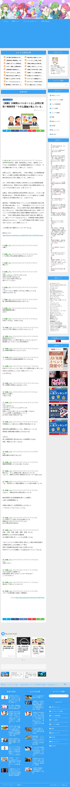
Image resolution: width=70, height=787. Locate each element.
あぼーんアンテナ (55, 298)
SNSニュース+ (55, 95)
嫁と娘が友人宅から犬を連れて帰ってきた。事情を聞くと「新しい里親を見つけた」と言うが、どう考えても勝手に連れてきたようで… (58, 158)
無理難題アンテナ (55, 321)
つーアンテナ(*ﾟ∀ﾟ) (56, 324)
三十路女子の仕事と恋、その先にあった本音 (58, 146)
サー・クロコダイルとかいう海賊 (14, 81)
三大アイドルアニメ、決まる (13, 72)
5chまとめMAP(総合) (56, 323)
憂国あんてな (54, 318)
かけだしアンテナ (55, 312)
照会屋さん (53, 317)
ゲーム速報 (54, 108)
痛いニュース (55, 130)
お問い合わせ (45, 21)
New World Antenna (56, 291)
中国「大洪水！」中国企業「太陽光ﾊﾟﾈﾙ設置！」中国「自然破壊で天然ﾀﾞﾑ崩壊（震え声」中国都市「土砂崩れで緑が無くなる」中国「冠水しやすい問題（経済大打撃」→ (58, 232)
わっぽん (52, 289)
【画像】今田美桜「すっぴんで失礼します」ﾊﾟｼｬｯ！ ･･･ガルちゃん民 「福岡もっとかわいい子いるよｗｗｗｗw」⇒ (58, 262)
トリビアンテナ (54, 303)
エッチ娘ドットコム (55, 294)
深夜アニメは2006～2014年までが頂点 (16, 78)
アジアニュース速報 (7, 99)
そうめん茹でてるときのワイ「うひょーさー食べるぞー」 (58, 253)
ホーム (6, 21)
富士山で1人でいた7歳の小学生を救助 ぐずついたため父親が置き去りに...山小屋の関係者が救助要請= (58, 206)
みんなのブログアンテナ (57, 292)
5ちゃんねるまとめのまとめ (58, 285)
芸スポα (53, 134)
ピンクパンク (54, 307)
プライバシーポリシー (30, 21)
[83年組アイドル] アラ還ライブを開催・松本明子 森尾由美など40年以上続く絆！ (58, 214)
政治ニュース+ (55, 121)
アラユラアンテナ (55, 304)
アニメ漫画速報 (55, 104)
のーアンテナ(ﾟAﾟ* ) (56, 306)
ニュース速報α (55, 112)
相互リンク (15, 21)
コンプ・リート (54, 286)
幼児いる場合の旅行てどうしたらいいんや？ (58, 199)
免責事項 (19, 784)
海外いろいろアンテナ (56, 315)
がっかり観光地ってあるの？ (58, 247)
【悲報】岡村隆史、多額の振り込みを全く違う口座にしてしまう (58, 241)
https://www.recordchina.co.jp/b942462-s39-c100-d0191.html (23, 235)
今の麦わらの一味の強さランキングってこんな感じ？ (40, 75)
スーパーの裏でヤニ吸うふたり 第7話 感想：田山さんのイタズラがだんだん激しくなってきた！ (58, 167)
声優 (52, 117)
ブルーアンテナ (54, 309)
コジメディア (54, 320)
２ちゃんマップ (54, 330)
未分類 (53, 125)
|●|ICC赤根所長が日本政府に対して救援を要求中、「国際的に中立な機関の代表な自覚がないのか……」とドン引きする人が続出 (58, 191)
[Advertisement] (35, 36)
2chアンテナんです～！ (57, 313)
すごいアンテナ (54, 297)
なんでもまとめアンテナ (57, 295)
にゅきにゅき (54, 288)
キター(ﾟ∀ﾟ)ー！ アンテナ (58, 310)
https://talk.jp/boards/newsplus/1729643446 (29, 597)
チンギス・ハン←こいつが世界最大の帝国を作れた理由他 (58, 183)
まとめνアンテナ (55, 283)
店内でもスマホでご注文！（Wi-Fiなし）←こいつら (57, 221)
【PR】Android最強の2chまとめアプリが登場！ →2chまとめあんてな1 (58, 327)
